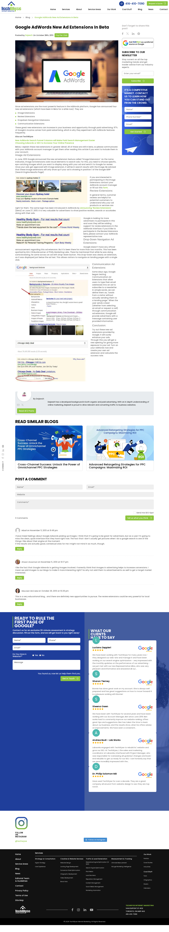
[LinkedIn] (3, 450)
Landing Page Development (69, 867)
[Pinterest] (138, 34)
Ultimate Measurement (119, 863)
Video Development (66, 878)
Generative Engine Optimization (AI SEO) (97, 863)
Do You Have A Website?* (19, 655)
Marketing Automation (93, 890)
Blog (140, 9)
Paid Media (89, 872)
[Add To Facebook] (3, 458)
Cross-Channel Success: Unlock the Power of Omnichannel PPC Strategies (49, 466)
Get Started (136, 131)
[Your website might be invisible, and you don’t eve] (50, 826)
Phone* (52, 640)
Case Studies (148, 863)
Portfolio (146, 858)
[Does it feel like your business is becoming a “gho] (80, 826)
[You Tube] (3, 446)
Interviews (147, 888)
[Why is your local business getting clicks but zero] (139, 826)
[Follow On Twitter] (127, 34)
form (105, 187)
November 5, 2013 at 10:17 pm (54, 562)
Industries (147, 867)
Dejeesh (29, 35)
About (79, 9)
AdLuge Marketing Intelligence (121, 867)
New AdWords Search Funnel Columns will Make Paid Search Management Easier (55, 140)
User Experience (40, 867)
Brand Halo (64, 882)
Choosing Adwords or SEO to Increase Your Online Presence (44, 143)
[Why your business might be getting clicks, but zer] (110, 826)
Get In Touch (68, 678)
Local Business (91, 875)
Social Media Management (95, 887)
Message (18, 662)
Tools (145, 876)
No (43, 655)
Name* (17, 640)
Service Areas (94, 9)
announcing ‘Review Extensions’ (95, 208)
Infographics (148, 880)
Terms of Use (21, 895)
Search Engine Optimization (95, 868)
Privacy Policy (21, 890)
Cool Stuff (127, 9)
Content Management (93, 883)
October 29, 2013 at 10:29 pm (55, 591)
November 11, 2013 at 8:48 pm (44, 530)
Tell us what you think (137, 518)
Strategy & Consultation (45, 859)
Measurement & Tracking (121, 859)
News (150, 9)
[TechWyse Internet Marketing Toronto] (11, 6)
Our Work (111, 9)
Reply (19, 549)
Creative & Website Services (71, 859)
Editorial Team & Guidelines (22, 879)
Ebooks (146, 884)
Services (66, 9)
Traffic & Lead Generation (96, 859)
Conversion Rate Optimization (70, 870)
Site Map (19, 900)
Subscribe (136, 81)
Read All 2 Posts (26, 411)
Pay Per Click (61, 35)
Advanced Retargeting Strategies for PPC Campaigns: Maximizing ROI (117, 466)
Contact (164, 9)
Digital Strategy (40, 863)
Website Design (65, 863)
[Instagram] (3, 454)
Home (53, 9)
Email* (17, 648)
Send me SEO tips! (145, 513)
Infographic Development (68, 874)
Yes (36, 655)
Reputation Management (94, 879)
